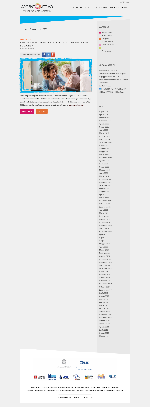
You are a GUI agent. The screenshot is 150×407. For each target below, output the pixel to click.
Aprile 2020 (103, 247)
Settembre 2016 (105, 324)
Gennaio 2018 (104, 277)
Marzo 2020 (104, 250)
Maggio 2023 (104, 170)
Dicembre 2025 (105, 121)
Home (75, 7)
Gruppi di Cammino (119, 7)
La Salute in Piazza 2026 (108, 70)
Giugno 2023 (104, 167)
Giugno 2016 (104, 333)
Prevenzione (106, 51)
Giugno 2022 (104, 191)
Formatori (105, 48)
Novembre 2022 (105, 182)
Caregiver (42, 111)
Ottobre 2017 (104, 287)
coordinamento (107, 42)
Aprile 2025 (103, 130)
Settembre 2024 (105, 142)
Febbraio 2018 (104, 274)
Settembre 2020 (105, 231)
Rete (94, 7)
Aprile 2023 (103, 173)
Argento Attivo (37, 8)
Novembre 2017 (105, 284)
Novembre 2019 (105, 262)
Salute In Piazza (105, 86)
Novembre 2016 (105, 317)
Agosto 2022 (104, 188)
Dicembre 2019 (105, 259)
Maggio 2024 (104, 151)
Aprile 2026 (103, 114)
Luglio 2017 (103, 293)
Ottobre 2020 (104, 228)
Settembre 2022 (105, 185)
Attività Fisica (107, 35)
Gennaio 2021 (104, 219)
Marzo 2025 (104, 133)
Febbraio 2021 (104, 216)
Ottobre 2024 (104, 139)
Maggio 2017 (104, 299)
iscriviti (122, 2)
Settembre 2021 (105, 207)
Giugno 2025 (104, 127)
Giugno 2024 (104, 148)
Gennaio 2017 (104, 311)
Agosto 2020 (104, 234)
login (127, 2)
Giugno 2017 (104, 296)
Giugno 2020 (104, 241)
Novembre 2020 (105, 225)
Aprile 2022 (103, 194)
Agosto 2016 (104, 327)
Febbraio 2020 (104, 253)
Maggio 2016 (104, 336)
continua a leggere (76, 105)
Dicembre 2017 (105, 281)
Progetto (85, 7)
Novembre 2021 (105, 201)
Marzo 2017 (104, 305)
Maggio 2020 (104, 244)
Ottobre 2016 (104, 321)
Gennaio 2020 (104, 256)
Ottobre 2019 (104, 265)
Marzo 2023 (104, 176)
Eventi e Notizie (108, 45)
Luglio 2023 (103, 164)
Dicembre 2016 (105, 314)
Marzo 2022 (104, 198)
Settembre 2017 (105, 290)
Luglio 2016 (103, 330)
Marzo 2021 (104, 213)
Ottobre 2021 (104, 204)
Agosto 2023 (104, 161)
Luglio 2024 (103, 145)
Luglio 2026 (103, 111)
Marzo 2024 (104, 154)
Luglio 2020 (103, 238)
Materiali (103, 7)
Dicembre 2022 (105, 179)
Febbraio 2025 (104, 136)
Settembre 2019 (105, 268)
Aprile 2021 (103, 210)
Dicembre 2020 (105, 222)
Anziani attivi (27, 111)
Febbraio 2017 (104, 308)
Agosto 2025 (104, 124)
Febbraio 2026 (104, 118)
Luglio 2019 (103, 271)
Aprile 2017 (103, 302)
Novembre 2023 (105, 158)
